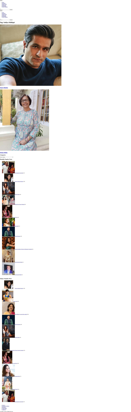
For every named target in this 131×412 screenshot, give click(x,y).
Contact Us (4, 409)
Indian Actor (4, 5)
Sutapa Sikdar (3, 152)
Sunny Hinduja (4, 87)
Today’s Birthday (5, 6)
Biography (3, 3)
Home (3, 2)
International (4, 16)
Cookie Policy (4, 408)
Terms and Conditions (5, 406)
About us (3, 405)
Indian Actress (4, 4)
